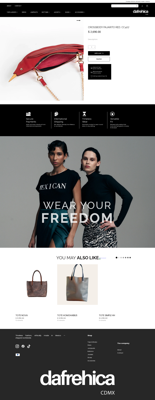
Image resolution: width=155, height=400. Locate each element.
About (9, 6)
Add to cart (98, 53)
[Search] (136, 6)
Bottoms (45, 12)
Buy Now (99, 59)
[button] (78, 20)
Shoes (67, 12)
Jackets (57, 12)
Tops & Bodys (11, 12)
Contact (18, 6)
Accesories (79, 12)
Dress (24, 12)
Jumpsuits (34, 12)
